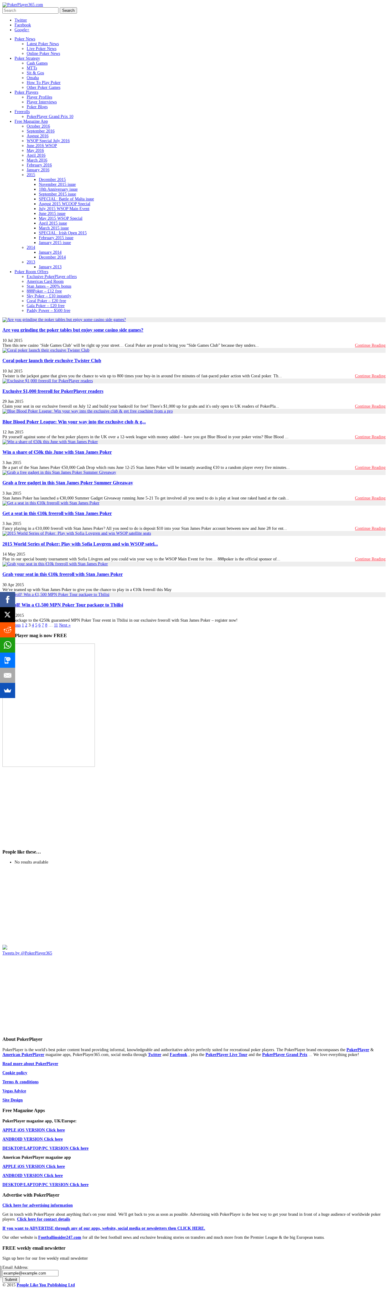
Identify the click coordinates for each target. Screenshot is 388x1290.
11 (56, 625)
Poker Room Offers (31, 271)
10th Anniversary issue (58, 189)
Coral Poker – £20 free (46, 301)
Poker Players (26, 92)
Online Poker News (43, 53)
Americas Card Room (45, 281)
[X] (7, 614)
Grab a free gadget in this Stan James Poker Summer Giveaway (67, 483)
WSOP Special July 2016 (48, 141)
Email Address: (15, 1267)
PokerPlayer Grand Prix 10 (50, 116)
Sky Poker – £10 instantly (49, 296)
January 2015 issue (55, 242)
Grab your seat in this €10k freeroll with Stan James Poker (62, 574)
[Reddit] (7, 629)
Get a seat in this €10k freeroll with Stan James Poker (57, 513)
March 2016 (37, 160)
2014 (31, 247)
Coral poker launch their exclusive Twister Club (51, 360)
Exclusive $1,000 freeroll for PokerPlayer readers (52, 391)
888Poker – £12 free (44, 291)
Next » (65, 625)
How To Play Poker (44, 82)
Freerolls (22, 111)
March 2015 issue (54, 228)
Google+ (22, 30)
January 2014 (50, 252)
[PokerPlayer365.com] (22, 4)
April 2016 (36, 155)
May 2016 (35, 150)
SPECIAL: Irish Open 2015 (63, 233)
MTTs (32, 68)
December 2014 (52, 257)
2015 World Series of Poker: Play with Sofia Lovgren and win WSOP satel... (80, 544)
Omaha (33, 77)
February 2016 (39, 165)
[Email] (7, 675)
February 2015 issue (56, 238)
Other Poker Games (43, 87)
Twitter (21, 20)
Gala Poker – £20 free (46, 305)
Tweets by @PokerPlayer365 (27, 953)
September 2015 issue (57, 194)
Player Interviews (42, 102)
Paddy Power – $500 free (48, 310)
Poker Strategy (27, 58)
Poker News (25, 39)
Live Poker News (41, 48)
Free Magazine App (31, 121)
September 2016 (41, 131)
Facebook (23, 25)
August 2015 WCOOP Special (64, 204)
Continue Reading (370, 345)
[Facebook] (7, 599)
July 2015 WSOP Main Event (64, 208)
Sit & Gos (35, 73)
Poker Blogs (37, 107)
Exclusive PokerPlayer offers (52, 276)
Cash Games (37, 63)
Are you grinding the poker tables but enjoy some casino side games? (72, 330)
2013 (31, 262)
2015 (31, 174)
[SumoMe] (7, 690)
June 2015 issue (52, 213)
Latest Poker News (43, 44)
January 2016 (38, 170)
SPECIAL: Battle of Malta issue (66, 199)
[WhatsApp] (7, 645)
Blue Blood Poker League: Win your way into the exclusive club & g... (74, 422)
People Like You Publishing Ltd (46, 1285)
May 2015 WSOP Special (60, 218)
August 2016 (37, 136)
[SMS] (7, 660)
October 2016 (38, 126)
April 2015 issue (53, 223)
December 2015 (52, 179)
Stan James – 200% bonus (49, 286)
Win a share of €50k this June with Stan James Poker (57, 452)
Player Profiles (39, 97)
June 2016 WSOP (42, 145)
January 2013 (50, 267)
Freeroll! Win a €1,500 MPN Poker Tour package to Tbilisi (62, 605)
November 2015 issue (57, 184)
